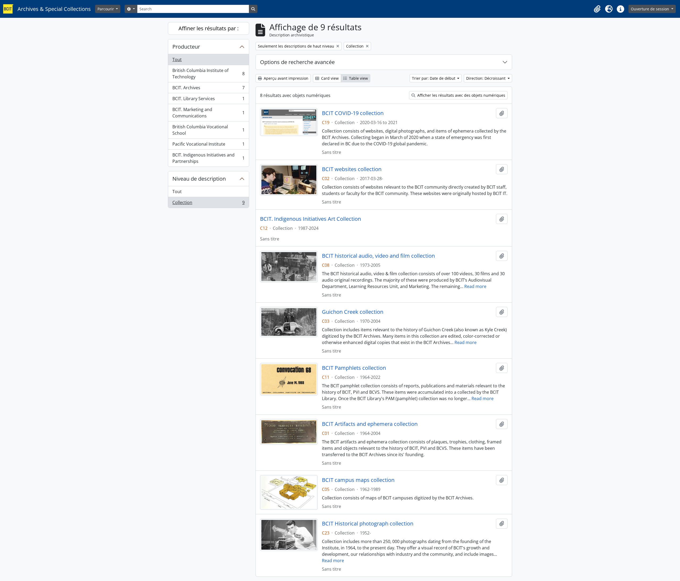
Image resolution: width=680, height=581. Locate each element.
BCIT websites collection (351, 169)
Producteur (186, 46)
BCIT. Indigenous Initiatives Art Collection (310, 219)
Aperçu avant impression (285, 78)
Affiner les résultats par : (208, 28)
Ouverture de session (650, 8)
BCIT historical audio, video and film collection (378, 256)
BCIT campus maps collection (358, 480)
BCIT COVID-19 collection (353, 113)
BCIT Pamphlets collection (354, 368)
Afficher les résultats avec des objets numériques (460, 95)
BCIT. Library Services (208, 100)
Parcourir (106, 8)
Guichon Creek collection (352, 312)
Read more (475, 286)
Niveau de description (199, 178)
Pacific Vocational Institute (208, 145)
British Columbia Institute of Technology (208, 73)
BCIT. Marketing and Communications (208, 113)
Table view (358, 78)
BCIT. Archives (208, 89)
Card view (329, 78)
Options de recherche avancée (297, 62)
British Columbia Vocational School (208, 130)
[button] (597, 9)
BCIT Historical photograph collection (367, 523)
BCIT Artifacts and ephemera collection (370, 424)
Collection (208, 204)
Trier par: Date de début (434, 78)
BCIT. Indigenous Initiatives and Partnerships (208, 158)
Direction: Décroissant (486, 78)
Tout (177, 59)
